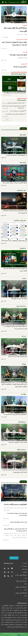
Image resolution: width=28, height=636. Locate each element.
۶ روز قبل (3, 157)
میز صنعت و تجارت (21, 306)
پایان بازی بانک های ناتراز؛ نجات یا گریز (17, 356)
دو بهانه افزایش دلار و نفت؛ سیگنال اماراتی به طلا (15, 183)
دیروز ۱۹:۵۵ (4, 103)
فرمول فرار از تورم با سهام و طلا (18, 55)
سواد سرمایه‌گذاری (21, 190)
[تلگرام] (12, 568)
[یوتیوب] (5, 568)
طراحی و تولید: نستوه (14, 635)
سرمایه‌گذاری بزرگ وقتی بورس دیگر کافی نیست (15, 29)
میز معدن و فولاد (21, 450)
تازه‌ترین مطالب (21, 100)
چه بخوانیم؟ (23, 248)
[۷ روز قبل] (14, 374)
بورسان (24, 52)
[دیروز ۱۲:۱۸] (14, 14)
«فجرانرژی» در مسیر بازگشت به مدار (17, 111)
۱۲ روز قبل (3, 444)
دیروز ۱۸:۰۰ (3, 48)
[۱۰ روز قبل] (14, 258)
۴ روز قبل (3, 215)
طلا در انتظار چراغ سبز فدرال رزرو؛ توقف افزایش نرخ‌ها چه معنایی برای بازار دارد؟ (15, 530)
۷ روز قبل (3, 389)
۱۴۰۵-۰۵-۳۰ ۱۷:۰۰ (5, 95)
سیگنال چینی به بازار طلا (20, 67)
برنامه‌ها (24, 128)
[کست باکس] (12, 576)
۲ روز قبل (3, 60)
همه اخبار (24, 569)
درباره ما (25, 563)
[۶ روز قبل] (14, 84)
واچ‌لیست (24, 25)
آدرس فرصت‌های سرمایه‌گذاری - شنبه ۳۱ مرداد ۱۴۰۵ (14, 241)
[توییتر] (8, 572)
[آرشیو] (5, 576)
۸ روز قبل (3, 185)
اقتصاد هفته (23, 135)
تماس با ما (24, 566)
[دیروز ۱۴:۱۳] (14, 492)
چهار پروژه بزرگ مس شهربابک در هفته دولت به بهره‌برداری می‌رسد (17, 514)
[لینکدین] (8, 568)
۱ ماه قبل (2, 359)
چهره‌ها (24, 364)
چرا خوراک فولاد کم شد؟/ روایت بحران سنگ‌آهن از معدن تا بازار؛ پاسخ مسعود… (14, 471)
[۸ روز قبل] (14, 173)
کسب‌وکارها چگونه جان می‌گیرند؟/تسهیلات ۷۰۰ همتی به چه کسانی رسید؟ (15, 327)
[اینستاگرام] (12, 572)
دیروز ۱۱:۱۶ (5, 518)
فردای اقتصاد (14, 2)
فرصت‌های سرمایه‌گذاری (20, 220)
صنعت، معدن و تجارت (21, 39)
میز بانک (24, 336)
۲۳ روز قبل (3, 331)
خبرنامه (25, 572)
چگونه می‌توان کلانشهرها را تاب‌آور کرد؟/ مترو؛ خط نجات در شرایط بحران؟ (14, 43)
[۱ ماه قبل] (14, 346)
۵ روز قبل (3, 243)
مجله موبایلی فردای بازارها (18, 74)
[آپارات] (5, 572)
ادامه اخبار (7, 119)
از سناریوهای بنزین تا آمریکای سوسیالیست (16, 155)
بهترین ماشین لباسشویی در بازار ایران (18, 442)
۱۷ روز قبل (3, 475)
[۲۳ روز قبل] (14, 316)
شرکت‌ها (24, 482)
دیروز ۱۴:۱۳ (4, 111)
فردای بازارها (23, 163)
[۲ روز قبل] (14, 288)
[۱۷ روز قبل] (14, 460)
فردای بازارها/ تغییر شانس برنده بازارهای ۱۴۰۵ (14, 93)
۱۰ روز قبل (3, 273)
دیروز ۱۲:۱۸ (4, 37)
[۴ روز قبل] (14, 200)
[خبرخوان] (8, 576)
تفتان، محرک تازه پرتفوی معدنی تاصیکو (16, 103)
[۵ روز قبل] (14, 231)
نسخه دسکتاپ (14, 558)
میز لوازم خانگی (22, 422)
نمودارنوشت (23, 64)
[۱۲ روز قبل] (14, 432)
